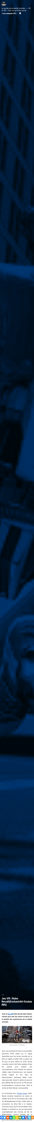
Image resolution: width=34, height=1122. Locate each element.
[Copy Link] (16, 1117)
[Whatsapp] (13, 1117)
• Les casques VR (9, 13)
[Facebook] (1, 1117)
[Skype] (29, 1117)
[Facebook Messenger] (23, 1117)
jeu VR (10, 1014)
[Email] (20, 1117)
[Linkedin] (10, 1117)
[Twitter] (4, 1117)
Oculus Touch (22, 1093)
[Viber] (26, 1117)
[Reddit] (7, 1117)
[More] (32, 1117)
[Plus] (20, 13)
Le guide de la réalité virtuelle (13, 8)
